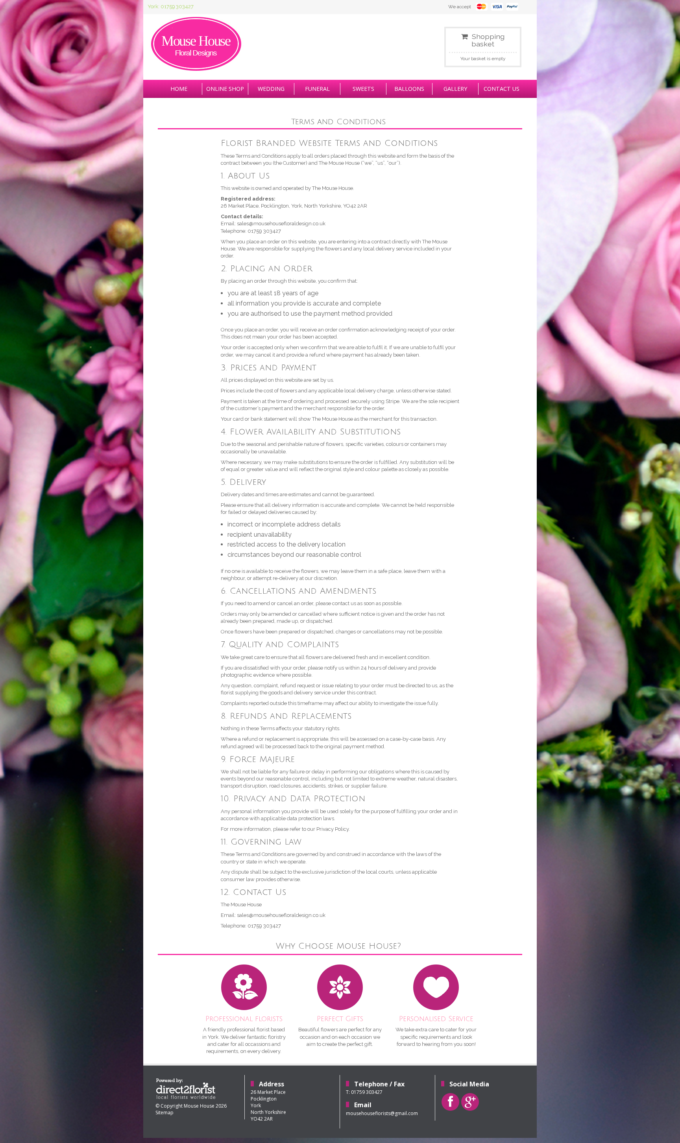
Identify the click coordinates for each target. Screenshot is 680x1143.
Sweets (363, 88)
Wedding (271, 88)
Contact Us (501, 88)
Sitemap (164, 1112)
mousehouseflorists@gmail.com (382, 1113)
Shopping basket (487, 40)
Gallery (455, 88)
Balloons (409, 88)
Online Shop (225, 88)
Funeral (317, 88)
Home (178, 88)
